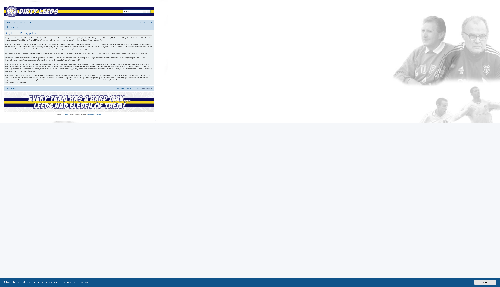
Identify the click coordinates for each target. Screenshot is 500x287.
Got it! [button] (485, 282)
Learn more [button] (84, 282)
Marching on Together (94, 115)
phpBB (66, 115)
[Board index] (32, 11)
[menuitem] (21, 22)
